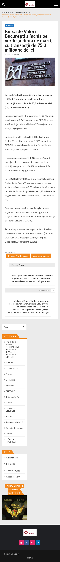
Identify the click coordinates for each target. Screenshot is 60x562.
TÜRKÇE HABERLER (11, 440)
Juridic (9, 402)
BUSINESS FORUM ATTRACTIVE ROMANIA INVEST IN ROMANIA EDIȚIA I (12, 349)
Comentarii (13, 470)
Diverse (9, 374)
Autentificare (12, 457)
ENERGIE (10, 391)
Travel (9, 433)
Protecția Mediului (14, 422)
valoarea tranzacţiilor (41, 256)
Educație (10, 385)
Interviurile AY (12, 397)
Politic (9, 416)
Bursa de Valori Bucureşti (18, 256)
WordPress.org (13, 476)
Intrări (11, 464)
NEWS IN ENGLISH (10, 409)
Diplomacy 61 (12, 368)
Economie (9, 25)
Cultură (9, 362)
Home (30, 557)
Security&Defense (14, 428)
